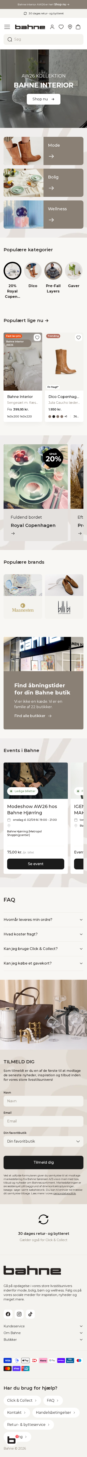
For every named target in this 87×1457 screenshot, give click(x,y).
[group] (12, 280)
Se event (36, 864)
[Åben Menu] (7, 26)
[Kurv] (78, 26)
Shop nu (40, 99)
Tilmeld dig (43, 1162)
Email (8, 1112)
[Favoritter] (61, 26)
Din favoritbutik (15, 1133)
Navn (7, 1092)
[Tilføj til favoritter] (37, 337)
